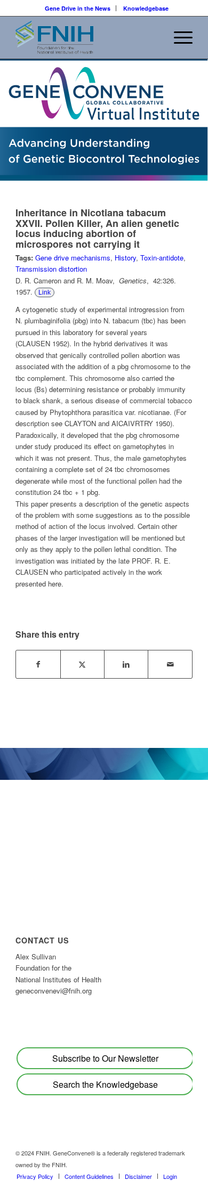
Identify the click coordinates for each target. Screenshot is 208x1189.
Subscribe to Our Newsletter (105, 1058)
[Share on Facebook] (38, 664)
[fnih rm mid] (86, 37)
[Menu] (178, 37)
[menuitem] (77, 8)
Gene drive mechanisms (72, 258)
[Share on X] (82, 664)
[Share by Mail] (169, 664)
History (125, 258)
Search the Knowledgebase (105, 1084)
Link (44, 292)
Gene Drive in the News (77, 8)
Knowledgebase (146, 8)
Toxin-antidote (161, 258)
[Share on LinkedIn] (126, 664)
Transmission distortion (51, 269)
